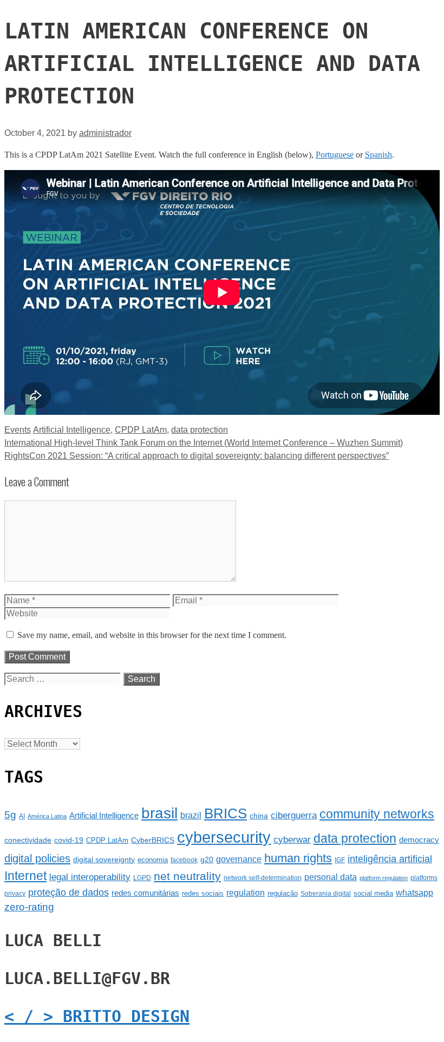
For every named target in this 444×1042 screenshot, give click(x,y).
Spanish (378, 154)
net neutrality (187, 876)
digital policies (37, 858)
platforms (424, 878)
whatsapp (414, 892)
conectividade (27, 840)
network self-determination (263, 878)
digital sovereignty (104, 859)
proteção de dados (68, 892)
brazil (190, 815)
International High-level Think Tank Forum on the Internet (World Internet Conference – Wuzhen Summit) (203, 442)
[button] (222, 10)
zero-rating (29, 907)
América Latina (47, 816)
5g (10, 814)
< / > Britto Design (97, 1016)
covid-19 (68, 840)
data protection (199, 429)
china (259, 815)
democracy (419, 840)
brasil (159, 813)
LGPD (142, 878)
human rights (298, 858)
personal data (330, 877)
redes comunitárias (145, 893)
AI (22, 816)
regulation (245, 892)
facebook (184, 860)
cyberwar (292, 840)
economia (153, 860)
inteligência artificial (390, 859)
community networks (376, 814)
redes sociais (203, 893)
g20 (206, 859)
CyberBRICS (152, 840)
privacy (14, 893)
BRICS (225, 813)
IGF (340, 860)
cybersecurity (224, 837)
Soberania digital (326, 893)
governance (239, 859)
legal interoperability (89, 876)
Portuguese (335, 154)
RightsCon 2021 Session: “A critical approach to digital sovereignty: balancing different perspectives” (196, 455)
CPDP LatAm (141, 429)
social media (373, 893)
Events (17, 429)
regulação (282, 893)
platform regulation (384, 878)
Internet (25, 876)
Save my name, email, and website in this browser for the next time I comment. (151, 635)
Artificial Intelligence (71, 429)
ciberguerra (294, 815)
